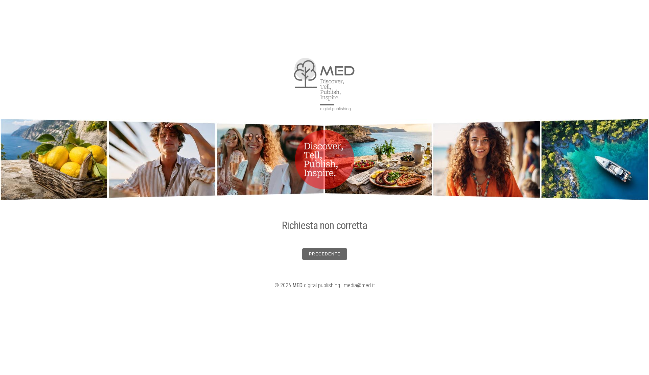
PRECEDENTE (324, 254)
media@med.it (359, 285)
